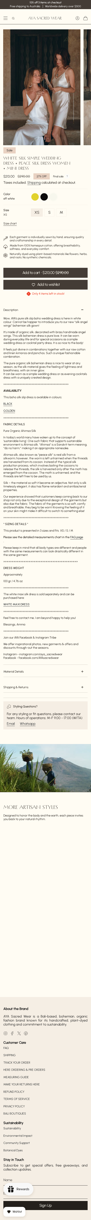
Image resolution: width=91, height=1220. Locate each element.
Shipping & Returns (15, 687)
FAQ (6, 1048)
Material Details (13, 671)
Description (10, 310)
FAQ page (76, 537)
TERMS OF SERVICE (16, 1099)
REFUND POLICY (13, 1092)
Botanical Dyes (13, 1150)
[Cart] (85, 18)
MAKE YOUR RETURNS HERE (21, 1084)
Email (11, 724)
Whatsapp (28, 724)
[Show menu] (5, 18)
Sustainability (12, 1128)
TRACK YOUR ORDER (16, 1062)
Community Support (16, 1143)
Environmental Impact (17, 1136)
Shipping (34, 183)
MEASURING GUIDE (16, 1077)
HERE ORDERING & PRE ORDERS (24, 1070)
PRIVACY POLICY (14, 1106)
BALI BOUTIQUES (14, 1113)
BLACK (7, 404)
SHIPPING (9, 1055)
